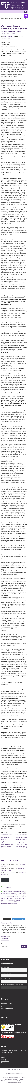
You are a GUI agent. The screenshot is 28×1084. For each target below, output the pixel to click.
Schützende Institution (7, 1008)
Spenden (3, 1057)
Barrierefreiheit (5, 1061)
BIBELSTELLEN (5, 940)
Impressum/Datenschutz (13, 1069)
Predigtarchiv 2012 (5, 38)
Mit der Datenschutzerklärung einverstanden (13, 984)
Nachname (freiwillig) (6, 973)
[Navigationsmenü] (25, 12)
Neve (7, 1073)
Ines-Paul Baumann (7, 36)
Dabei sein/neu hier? (6, 1005)
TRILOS (10, 1077)
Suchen (3, 944)
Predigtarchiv (4, 938)
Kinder (2, 1007)
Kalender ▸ (5, 880)
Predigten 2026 (5, 936)
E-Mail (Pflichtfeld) (5, 979)
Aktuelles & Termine (6, 1003)
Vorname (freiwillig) (5, 967)
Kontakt (3, 1063)
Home (2, 18)
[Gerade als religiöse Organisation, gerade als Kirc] (14, 904)
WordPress (20, 1073)
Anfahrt (3, 1059)
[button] (26, 16)
